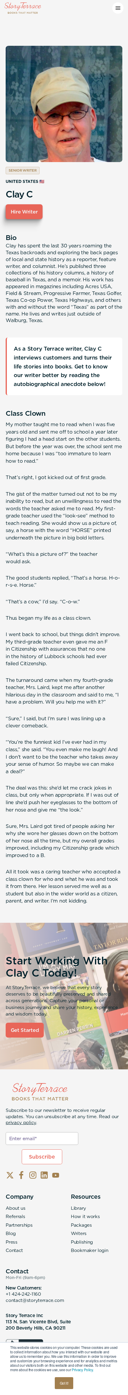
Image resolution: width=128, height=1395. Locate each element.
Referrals (15, 1216)
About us (16, 1208)
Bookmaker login (89, 1250)
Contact (14, 1250)
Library (78, 1208)
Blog (11, 1233)
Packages (81, 1225)
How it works (85, 1216)
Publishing (82, 1242)
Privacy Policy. (82, 1369)
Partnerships (19, 1225)
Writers (79, 1233)
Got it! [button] (64, 1382)
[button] (118, 8)
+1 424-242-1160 (23, 1294)
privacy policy (21, 1122)
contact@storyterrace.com (35, 1300)
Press (11, 1242)
